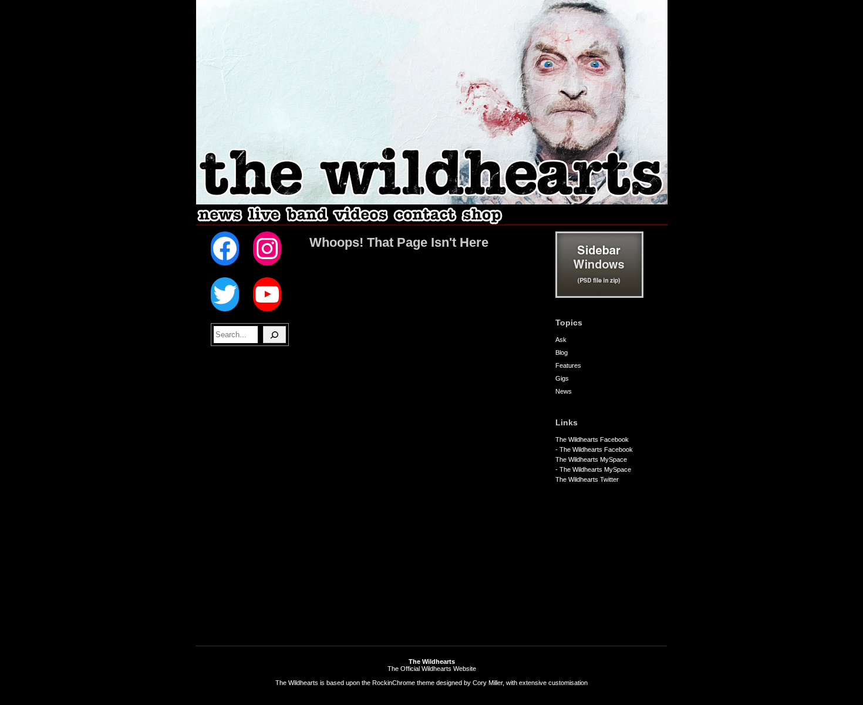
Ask (561, 339)
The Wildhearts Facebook (592, 439)
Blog (561, 352)
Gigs (562, 378)
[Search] (274, 334)
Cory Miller (488, 682)
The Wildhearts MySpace (591, 459)
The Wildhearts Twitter (587, 479)
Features (568, 365)
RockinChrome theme (403, 682)
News (563, 391)
